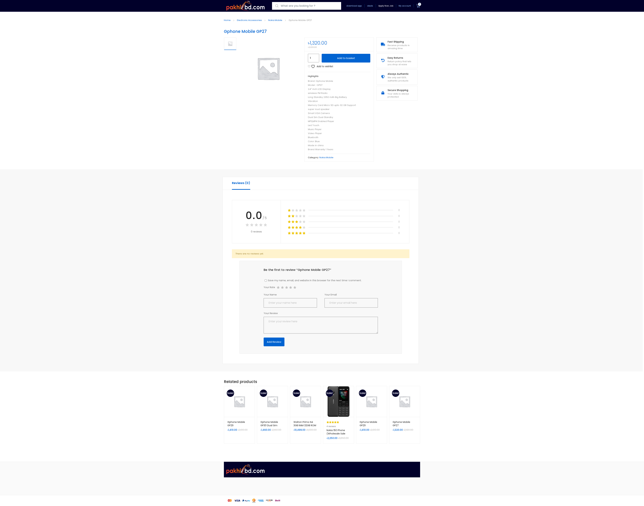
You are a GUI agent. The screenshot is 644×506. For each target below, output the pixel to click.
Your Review (271, 313)
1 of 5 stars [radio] (278, 287)
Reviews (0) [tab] (241, 183)
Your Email (331, 294)
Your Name (270, 294)
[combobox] (306, 6)
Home (227, 20)
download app (354, 5)
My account (405, 5)
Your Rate (269, 287)
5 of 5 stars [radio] (294, 287)
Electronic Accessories (249, 20)
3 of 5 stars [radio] (286, 287)
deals (370, 5)
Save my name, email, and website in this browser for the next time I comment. (315, 280)
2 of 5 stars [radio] (282, 287)
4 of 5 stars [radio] (290, 287)
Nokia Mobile (275, 20)
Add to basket (346, 58)
